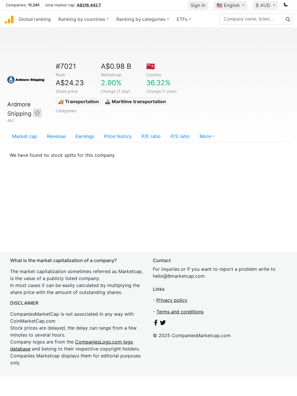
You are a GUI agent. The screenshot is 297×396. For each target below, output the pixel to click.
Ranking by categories (141, 19)
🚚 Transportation (78, 101)
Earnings (84, 136)
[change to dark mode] (286, 5)
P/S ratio (180, 136)
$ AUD (264, 5)
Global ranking (35, 19)
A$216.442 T (89, 5)
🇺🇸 (228, 5)
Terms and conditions (180, 312)
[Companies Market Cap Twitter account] (163, 324)
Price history (118, 136)
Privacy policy (171, 300)
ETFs (182, 19)
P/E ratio (151, 136)
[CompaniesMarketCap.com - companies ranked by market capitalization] (9, 19)
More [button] (205, 136)
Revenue (56, 136)
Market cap (24, 136)
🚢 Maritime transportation (135, 101)
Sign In (198, 5)
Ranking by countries (81, 19)
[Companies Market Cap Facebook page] (156, 324)
